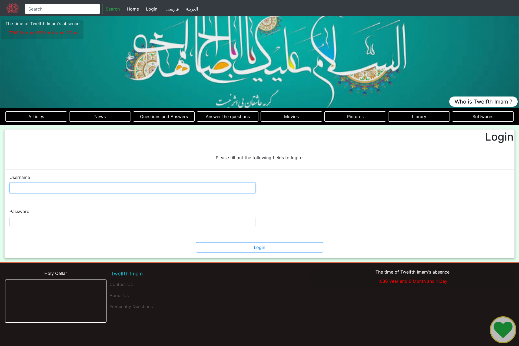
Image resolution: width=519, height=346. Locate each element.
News (100, 116)
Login (151, 9)
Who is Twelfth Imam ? (483, 101)
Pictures (355, 116)
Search (113, 9)
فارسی (172, 9)
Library (419, 116)
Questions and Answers (164, 116)
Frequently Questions (131, 306)
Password (19, 211)
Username (19, 177)
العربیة (192, 9)
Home (133, 9)
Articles (36, 116)
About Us (119, 295)
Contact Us (121, 284)
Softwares (483, 116)
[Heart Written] (503, 329)
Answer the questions (228, 116)
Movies (291, 116)
